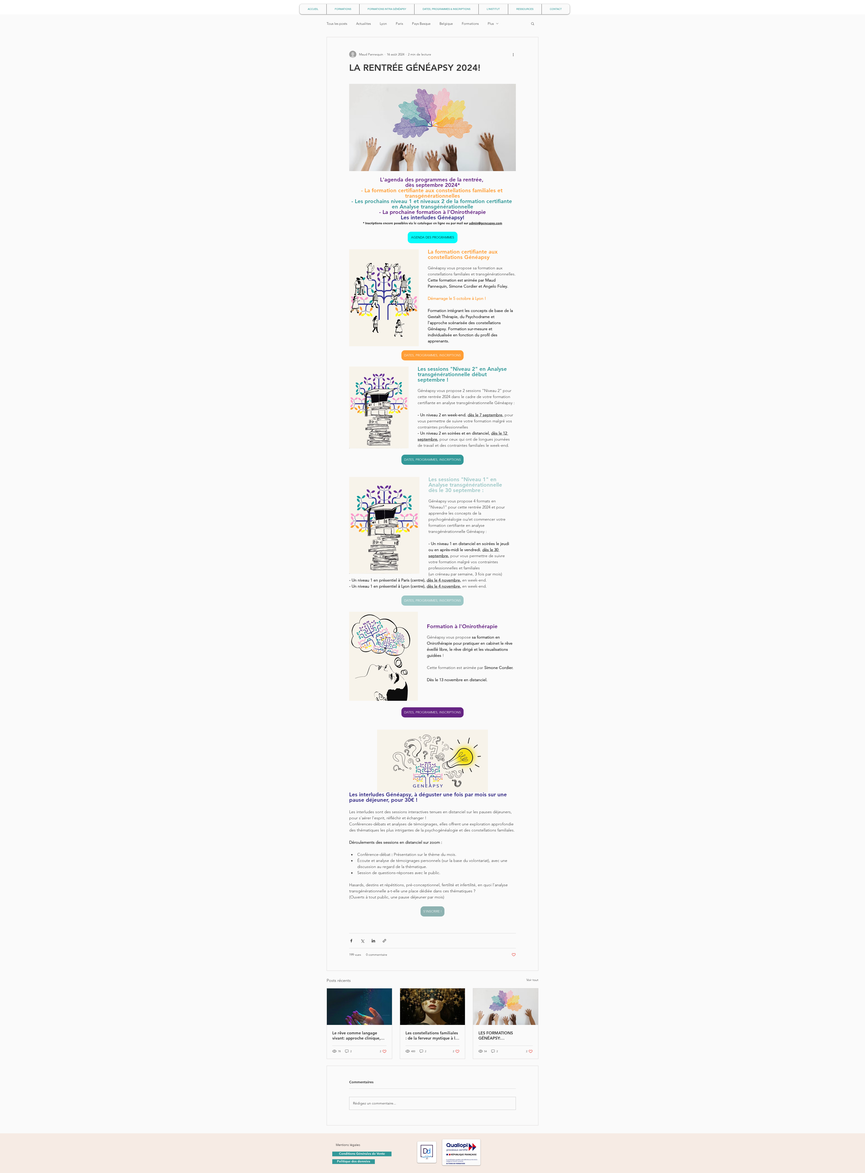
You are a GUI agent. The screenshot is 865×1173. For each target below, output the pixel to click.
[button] (507, 559)
